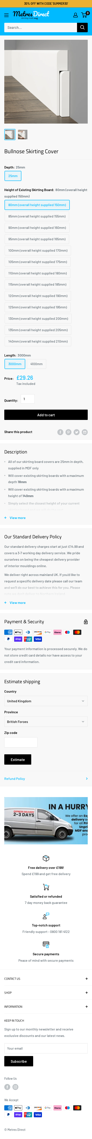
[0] (84, 15)
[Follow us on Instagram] (15, 1087)
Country (10, 691)
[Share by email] (85, 432)
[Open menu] (6, 15)
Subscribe (19, 1061)
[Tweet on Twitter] (77, 432)
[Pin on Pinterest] (68, 432)
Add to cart (46, 415)
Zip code (10, 732)
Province (11, 712)
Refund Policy (14, 778)
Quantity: (11, 400)
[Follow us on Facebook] (7, 1087)
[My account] (75, 15)
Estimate (18, 759)
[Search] (82, 27)
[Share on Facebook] (60, 432)
